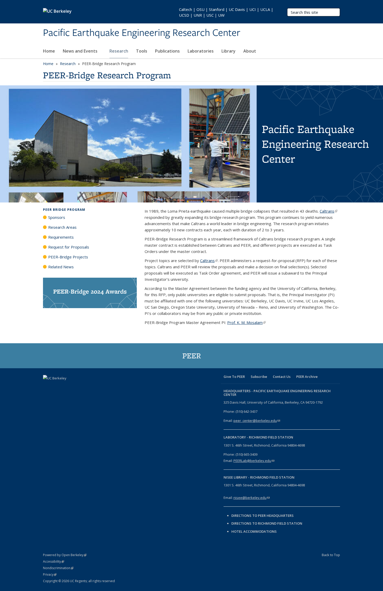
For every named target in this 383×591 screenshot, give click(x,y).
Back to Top (331, 554)
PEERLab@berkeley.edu (253, 460)
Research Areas (62, 227)
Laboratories (201, 51)
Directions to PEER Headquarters (262, 515)
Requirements (61, 237)
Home (49, 51)
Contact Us (282, 376)
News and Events (80, 51)
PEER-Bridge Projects (68, 256)
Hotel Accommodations (254, 531)
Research (118, 51)
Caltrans (328, 211)
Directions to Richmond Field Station (266, 523)
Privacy (50, 574)
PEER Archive (307, 376)
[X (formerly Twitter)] (58, 387)
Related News (61, 266)
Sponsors (56, 217)
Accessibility (53, 561)
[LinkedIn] (68, 387)
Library (228, 51)
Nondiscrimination (58, 568)
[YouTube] (78, 387)
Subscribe (259, 376)
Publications (167, 51)
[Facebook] (48, 387)
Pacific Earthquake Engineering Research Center (141, 33)
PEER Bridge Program (64, 209)
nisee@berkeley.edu (251, 497)
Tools (141, 51)
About (250, 51)
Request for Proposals (68, 247)
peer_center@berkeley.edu (256, 420)
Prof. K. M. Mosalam (246, 322)
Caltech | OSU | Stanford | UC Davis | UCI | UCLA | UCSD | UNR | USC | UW (226, 12)
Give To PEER (234, 376)
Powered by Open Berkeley (65, 555)
